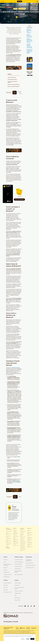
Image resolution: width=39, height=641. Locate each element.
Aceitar (32, 638)
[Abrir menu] (37, 1)
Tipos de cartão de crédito (22, 532)
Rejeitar (28, 638)
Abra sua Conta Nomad (19, 199)
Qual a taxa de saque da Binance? (14, 84)
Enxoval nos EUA (15, 545)
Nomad (14, 506)
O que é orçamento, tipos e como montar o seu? (29, 36)
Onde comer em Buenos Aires (29, 538)
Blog (15, 595)
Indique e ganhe (18, 593)
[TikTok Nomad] (31, 606)
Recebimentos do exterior (18, 572)
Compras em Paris (29, 531)
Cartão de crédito (18, 564)
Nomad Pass (17, 585)
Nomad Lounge (18, 582)
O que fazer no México (8, 536)
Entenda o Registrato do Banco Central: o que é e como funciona (29, 40)
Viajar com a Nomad (19, 591)
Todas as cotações (7, 582)
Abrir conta (19, 1)
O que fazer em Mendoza (29, 540)
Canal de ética (6, 572)
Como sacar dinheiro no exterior (22, 534)
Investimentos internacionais (28, 560)
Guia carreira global (18, 574)
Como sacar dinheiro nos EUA (22, 541)
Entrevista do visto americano (15, 533)
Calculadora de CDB (30, 567)
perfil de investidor (16, 481)
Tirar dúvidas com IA (14, 92)
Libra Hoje (6, 589)
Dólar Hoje (6, 585)
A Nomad (5, 559)
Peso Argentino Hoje (8, 592)
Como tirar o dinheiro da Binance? (14, 86)
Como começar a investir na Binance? (12, 82)
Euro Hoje (5, 587)
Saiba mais (30, 636)
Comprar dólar (18, 568)
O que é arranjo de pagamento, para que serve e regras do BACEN (29, 51)
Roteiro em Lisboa (9, 542)
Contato (5, 570)
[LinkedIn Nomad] (28, 606)
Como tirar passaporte (15, 531)
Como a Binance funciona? (12, 79)
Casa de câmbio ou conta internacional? (22, 537)
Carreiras (5, 567)
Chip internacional (18, 566)
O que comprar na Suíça (15, 544)
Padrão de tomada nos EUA (15, 539)
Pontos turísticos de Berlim (29, 533)
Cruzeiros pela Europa (29, 545)
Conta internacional (18, 559)
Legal (5, 562)
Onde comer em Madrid (8, 541)
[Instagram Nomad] (25, 606)
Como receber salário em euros (22, 545)
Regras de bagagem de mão (16, 541)
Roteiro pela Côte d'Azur (30, 547)
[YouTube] (34, 606)
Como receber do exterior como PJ (23, 543)
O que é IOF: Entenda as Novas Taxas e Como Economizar (29, 30)
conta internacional (15, 367)
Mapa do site (17, 600)
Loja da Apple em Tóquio (16, 537)
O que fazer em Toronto (8, 539)
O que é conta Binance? (12, 77)
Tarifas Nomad (6, 576)
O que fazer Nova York (8, 532)
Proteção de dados (7, 574)
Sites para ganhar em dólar (23, 550)
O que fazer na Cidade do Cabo (29, 542)
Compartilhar (8, 92)
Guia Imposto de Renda (30, 565)
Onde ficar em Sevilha (8, 545)
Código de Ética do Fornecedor (7, 565)
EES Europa (15, 534)
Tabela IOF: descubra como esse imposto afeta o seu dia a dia (29, 46)
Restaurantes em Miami (8, 534)
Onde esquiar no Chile (29, 535)
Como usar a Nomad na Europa (19, 588)
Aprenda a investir (29, 563)
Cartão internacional (19, 562)
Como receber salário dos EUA (22, 548)
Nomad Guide (17, 597)
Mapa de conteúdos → (8, 547)
